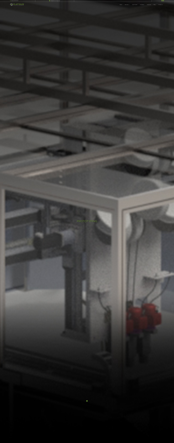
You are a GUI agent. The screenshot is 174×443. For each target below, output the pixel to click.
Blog (154, 4)
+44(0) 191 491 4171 (14, 0)
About (121, 4)
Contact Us (160, 4)
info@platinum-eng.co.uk (55, 0)
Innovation (142, 4)
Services (126, 4)
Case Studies (134, 4)
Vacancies (149, 4)
